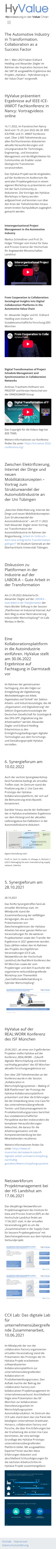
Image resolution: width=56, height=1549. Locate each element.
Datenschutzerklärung (15, 1545)
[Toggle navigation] (9, 22)
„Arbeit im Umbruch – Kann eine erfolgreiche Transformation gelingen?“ (27, 539)
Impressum (20, 1541)
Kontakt (7, 1541)
